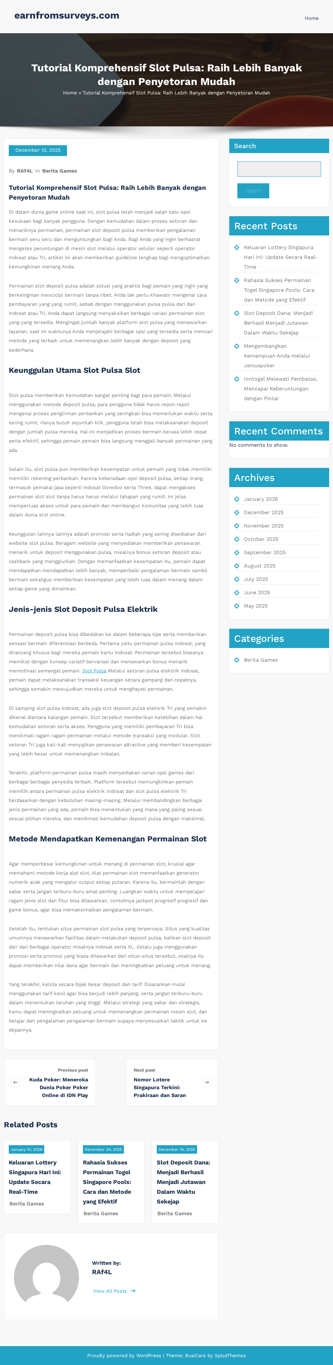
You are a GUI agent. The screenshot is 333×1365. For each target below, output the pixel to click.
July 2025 (256, 579)
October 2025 (261, 539)
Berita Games (59, 171)
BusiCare (196, 1355)
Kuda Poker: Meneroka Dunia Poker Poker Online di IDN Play (58, 1087)
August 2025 (259, 566)
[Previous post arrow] (15, 1082)
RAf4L (25, 171)
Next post (144, 1070)
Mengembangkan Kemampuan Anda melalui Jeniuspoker (277, 356)
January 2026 (261, 499)
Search (245, 146)
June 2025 (257, 592)
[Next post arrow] (206, 1082)
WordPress (148, 1355)
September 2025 (265, 552)
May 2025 (256, 606)
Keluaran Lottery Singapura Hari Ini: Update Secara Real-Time (280, 257)
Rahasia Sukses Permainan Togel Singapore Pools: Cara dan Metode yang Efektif (107, 1182)
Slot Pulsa (94, 671)
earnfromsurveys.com (66, 15)
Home (312, 18)
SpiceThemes (229, 1355)
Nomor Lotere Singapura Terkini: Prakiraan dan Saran (160, 1087)
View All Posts (110, 1291)
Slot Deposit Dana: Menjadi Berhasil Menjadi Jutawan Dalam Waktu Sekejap (183, 1182)
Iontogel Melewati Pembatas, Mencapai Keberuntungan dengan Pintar (280, 388)
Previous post (73, 1070)
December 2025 (264, 512)
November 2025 (264, 526)
